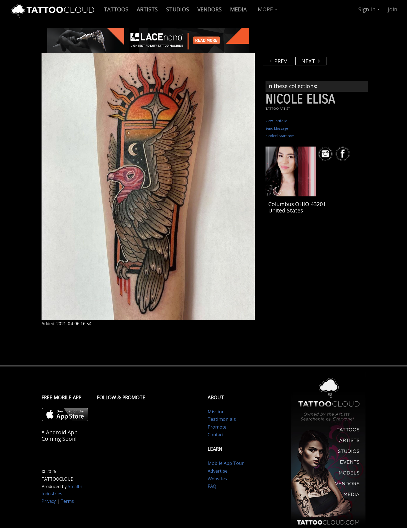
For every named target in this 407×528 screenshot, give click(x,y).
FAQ (212, 486)
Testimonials (222, 419)
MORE (266, 9)
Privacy (49, 501)
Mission (216, 412)
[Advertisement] (307, 41)
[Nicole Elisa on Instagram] (326, 154)
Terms (67, 501)
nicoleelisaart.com (280, 136)
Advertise (218, 471)
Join (392, 9)
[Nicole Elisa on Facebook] (344, 154)
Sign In (367, 9)
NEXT (309, 61)
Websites (217, 479)
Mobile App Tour (226, 463)
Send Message (277, 128)
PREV (280, 61)
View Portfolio (276, 121)
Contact (216, 435)
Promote (217, 427)
